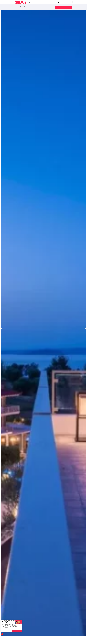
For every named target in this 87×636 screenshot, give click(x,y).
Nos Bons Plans (42, 2)
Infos (69, 2)
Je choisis (6, 630)
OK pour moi (17, 630)
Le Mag (57, 2)
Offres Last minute (63, 2)
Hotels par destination (50, 2)
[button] (72, 2)
